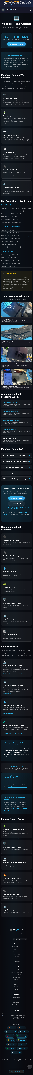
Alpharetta (21, 1040)
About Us (16, 979)
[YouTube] (22, 939)
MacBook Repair (16, 947)
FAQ (17, 982)
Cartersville (22, 1048)
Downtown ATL (11, 1032)
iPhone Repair (16, 954)
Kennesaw (11, 1044)
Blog (16, 989)
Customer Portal (17, 977)
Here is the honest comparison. (17, 787)
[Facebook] (17, 939)
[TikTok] (19, 939)
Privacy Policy (16, 1002)
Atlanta (22, 1027)
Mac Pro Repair (16, 951)
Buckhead (23, 1032)
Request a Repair (16, 974)
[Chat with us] (29, 1067)
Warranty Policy (16, 997)
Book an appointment (16, 4)
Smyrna (22, 1044)
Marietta (11, 1027)
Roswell (11, 1040)
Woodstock (11, 1048)
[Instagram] (25, 939)
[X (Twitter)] (14, 939)
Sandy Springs (22, 1036)
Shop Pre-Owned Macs (16, 972)
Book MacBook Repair (16, 44)
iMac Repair (16, 949)
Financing (16, 986)
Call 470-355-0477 (16, 503)
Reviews (16, 984)
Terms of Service (16, 1005)
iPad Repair (16, 956)
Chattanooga (16, 1052)
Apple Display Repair (16, 959)
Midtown (9, 1036)
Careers (17, 1000)
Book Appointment (16, 498)
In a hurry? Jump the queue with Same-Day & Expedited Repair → (16, 508)
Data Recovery (16, 961)
